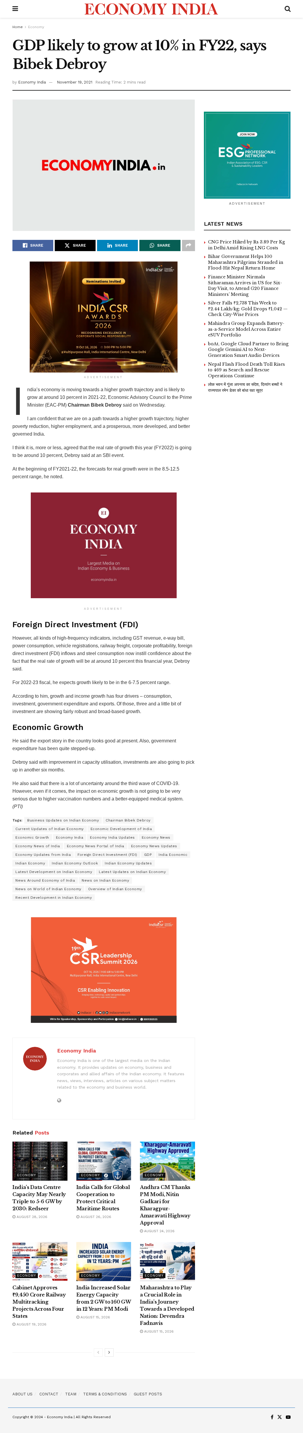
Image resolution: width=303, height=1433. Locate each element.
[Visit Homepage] (151, 9)
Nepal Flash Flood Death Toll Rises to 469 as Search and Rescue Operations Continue (246, 370)
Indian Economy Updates (128, 863)
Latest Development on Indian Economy (53, 872)
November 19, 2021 (74, 82)
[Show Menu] (15, 9)
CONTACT (48, 1394)
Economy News (156, 837)
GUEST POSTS (148, 1394)
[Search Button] (288, 9)
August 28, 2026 (31, 1217)
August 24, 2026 (159, 1231)
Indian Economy (30, 863)
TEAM (70, 1394)
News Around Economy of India (45, 880)
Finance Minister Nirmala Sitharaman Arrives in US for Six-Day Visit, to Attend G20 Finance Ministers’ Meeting (245, 285)
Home (17, 27)
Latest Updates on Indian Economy (132, 872)
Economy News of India (37, 846)
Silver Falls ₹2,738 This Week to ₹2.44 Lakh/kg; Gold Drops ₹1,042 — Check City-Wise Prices (248, 308)
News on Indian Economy (105, 880)
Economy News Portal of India (95, 846)
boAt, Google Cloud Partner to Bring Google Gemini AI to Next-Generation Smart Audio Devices (248, 349)
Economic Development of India (121, 829)
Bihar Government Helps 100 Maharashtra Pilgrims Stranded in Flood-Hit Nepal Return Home (245, 262)
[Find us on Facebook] (272, 1417)
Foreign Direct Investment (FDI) (107, 855)
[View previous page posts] (98, 1352)
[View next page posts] (109, 1352)
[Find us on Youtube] (288, 1417)
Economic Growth (32, 837)
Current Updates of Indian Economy (49, 829)
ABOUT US (22, 1394)
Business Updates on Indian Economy (63, 820)
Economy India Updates (112, 837)
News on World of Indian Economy (48, 889)
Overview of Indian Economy (115, 889)
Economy (36, 27)
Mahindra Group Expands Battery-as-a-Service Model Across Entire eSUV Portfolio (246, 329)
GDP (148, 855)
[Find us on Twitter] (279, 1417)
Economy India (32, 82)
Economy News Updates (154, 846)
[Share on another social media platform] (188, 245)
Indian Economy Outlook (75, 863)
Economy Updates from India (43, 855)
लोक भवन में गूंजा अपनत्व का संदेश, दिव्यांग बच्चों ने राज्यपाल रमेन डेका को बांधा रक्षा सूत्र (245, 387)
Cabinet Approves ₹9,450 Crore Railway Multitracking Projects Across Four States (39, 1302)
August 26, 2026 (95, 1217)
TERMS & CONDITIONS (105, 1394)
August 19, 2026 (30, 1324)
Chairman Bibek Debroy (128, 820)
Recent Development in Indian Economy (53, 898)
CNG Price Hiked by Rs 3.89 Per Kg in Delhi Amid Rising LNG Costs (246, 245)
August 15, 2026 (94, 1317)
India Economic (173, 855)
